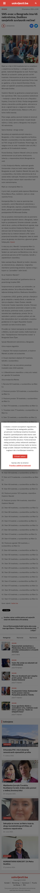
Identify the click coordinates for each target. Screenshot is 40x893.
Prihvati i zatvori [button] (20, 456)
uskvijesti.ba (20, 3)
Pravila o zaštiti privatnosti (20, 465)
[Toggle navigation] (4, 3)
